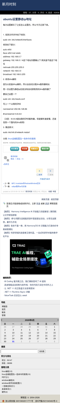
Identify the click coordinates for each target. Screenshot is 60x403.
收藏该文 (34, 148)
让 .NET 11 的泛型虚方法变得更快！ (20, 288)
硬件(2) (5, 391)
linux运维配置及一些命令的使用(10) (16, 374)
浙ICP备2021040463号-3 (46, 400)
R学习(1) (5, 377)
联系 (3, 312)
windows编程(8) (8, 380)
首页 (3, 309)
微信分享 (45, 148)
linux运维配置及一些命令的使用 (22, 138)
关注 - (20, 159)
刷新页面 (45, 199)
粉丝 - (13, 159)
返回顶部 (55, 199)
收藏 (50, 191)
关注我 (24, 148)
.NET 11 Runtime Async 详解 (17, 291)
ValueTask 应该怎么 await (15, 295)
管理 (3, 315)
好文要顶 (14, 148)
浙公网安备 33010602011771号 (19, 400)
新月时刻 (9, 4)
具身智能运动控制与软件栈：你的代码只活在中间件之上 (28, 284)
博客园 (4, 306)
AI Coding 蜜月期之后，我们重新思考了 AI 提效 (25, 281)
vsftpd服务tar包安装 (19, 186)
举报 (54, 191)
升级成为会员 (45, 179)
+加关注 (6, 164)
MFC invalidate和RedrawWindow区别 (26, 183)
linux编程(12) (7, 371)
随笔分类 (5, 367)
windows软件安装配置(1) (12, 383)
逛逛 (47, 203)
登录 (38, 203)
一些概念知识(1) (8, 386)
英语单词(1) (6, 389)
